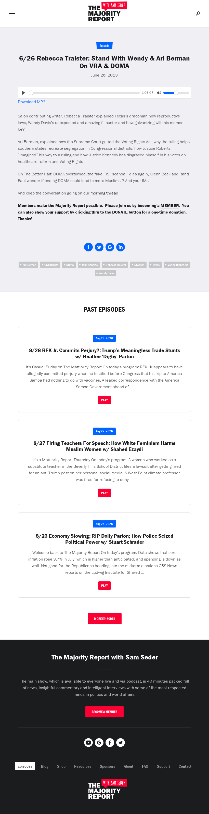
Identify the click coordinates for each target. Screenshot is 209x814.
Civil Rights (51, 265)
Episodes (25, 766)
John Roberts (90, 265)
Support (163, 766)
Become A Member (104, 712)
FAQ (145, 766)
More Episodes (104, 618)
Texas (156, 265)
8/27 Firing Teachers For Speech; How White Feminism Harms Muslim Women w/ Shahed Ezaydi (104, 446)
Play (104, 400)
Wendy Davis (106, 273)
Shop (61, 766)
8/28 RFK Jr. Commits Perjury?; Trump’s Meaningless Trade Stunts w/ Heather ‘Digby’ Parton (104, 353)
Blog (44, 766)
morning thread (104, 193)
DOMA (70, 265)
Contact (185, 766)
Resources (82, 766)
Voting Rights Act (178, 265)
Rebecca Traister (116, 265)
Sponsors (107, 766)
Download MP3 (31, 101)
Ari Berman (29, 265)
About (128, 766)
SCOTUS (139, 265)
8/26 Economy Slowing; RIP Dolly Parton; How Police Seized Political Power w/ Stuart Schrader (104, 539)
